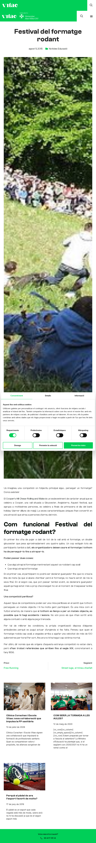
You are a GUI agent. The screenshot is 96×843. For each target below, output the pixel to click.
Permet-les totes (78, 445)
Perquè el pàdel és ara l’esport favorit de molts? (21, 797)
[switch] (36, 435)
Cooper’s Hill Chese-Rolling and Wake (25, 498)
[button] (91, 16)
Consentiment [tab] (16, 395)
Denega (17, 445)
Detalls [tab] (48, 395)
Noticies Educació (58, 48)
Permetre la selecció (48, 445)
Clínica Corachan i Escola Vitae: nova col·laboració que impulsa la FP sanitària (23, 718)
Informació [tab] (79, 395)
